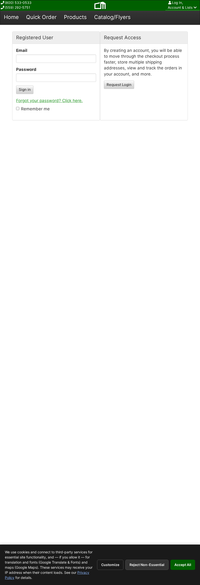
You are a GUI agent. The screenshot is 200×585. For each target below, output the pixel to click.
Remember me (35, 108)
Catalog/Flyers (112, 17)
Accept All (182, 565)
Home (11, 17)
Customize (110, 565)
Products (75, 17)
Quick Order (41, 17)
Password (26, 69)
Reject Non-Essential (147, 565)
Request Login (119, 84)
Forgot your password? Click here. (49, 100)
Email (21, 50)
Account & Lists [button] (180, 4)
